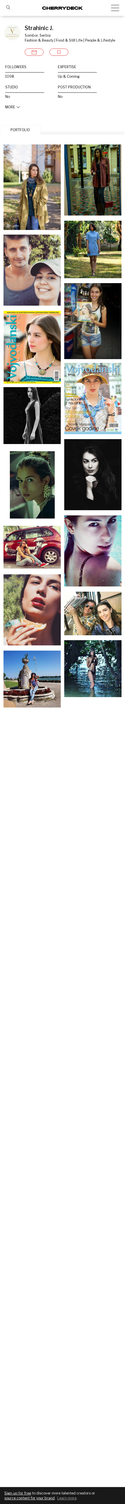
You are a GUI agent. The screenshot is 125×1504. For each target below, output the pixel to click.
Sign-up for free (17, 1493)
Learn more (66, 1498)
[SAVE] (58, 52)
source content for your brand (29, 1498)
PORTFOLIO (20, 130)
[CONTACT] (34, 52)
